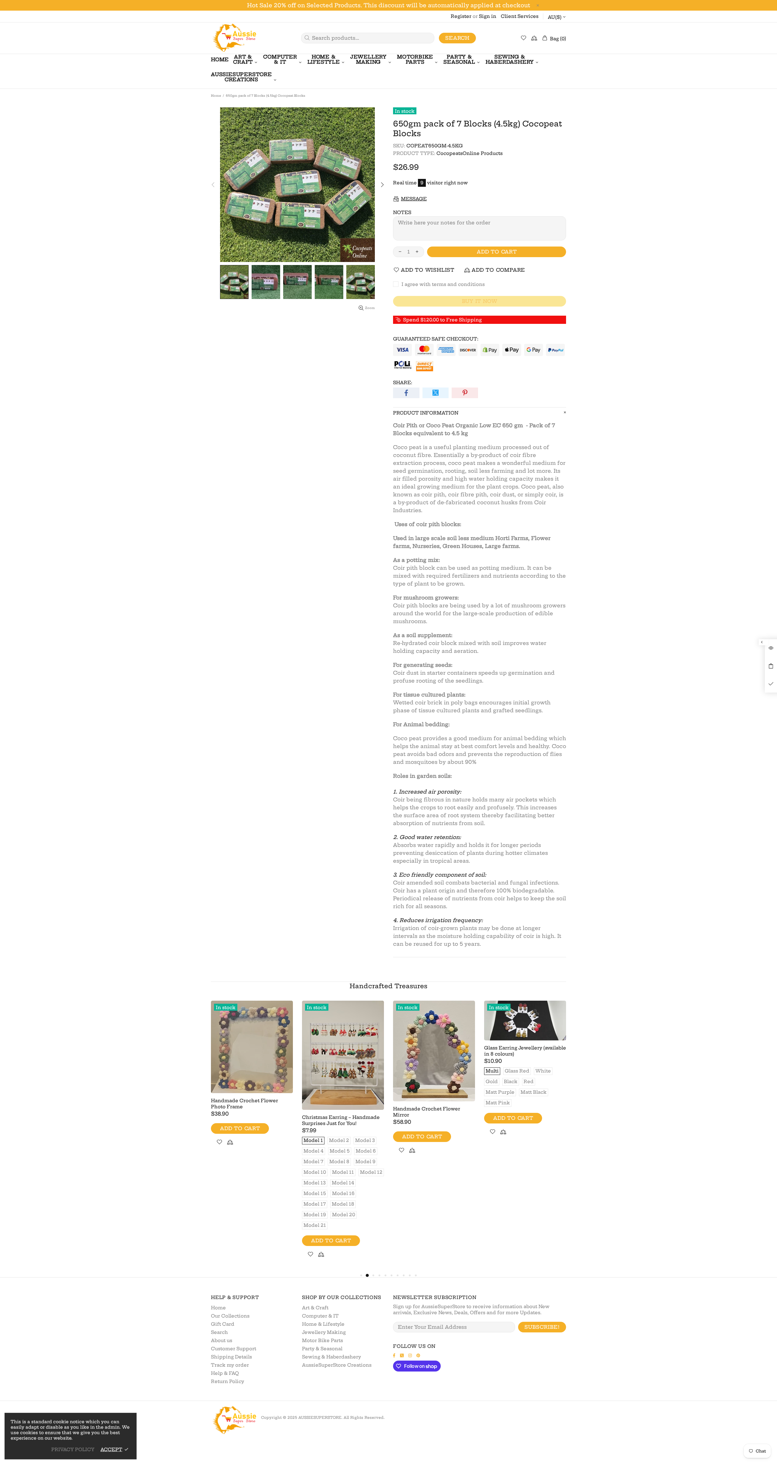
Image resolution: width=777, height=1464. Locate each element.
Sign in (487, 16)
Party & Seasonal (322, 1349)
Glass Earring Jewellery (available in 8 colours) (525, 1051)
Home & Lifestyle (323, 1324)
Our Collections (230, 1316)
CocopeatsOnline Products (469, 153)
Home (216, 96)
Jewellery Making (324, 1332)
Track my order (230, 1365)
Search (457, 38)
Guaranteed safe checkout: (435, 339)
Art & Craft (315, 1308)
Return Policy (227, 1381)
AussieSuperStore (233, 38)
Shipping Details (231, 1357)
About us (221, 1340)
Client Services (519, 16)
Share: (402, 382)
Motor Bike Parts (322, 1340)
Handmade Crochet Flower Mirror (426, 1112)
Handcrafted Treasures (388, 986)
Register (461, 16)
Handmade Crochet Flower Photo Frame (244, 1104)
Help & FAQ (225, 1373)
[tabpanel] (251, 1080)
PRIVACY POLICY (72, 1449)
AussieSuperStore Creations (337, 1365)
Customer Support (233, 1349)
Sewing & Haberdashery (331, 1357)
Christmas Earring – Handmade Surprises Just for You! (341, 1120)
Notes (402, 212)
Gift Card (222, 1324)
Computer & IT (320, 1316)
